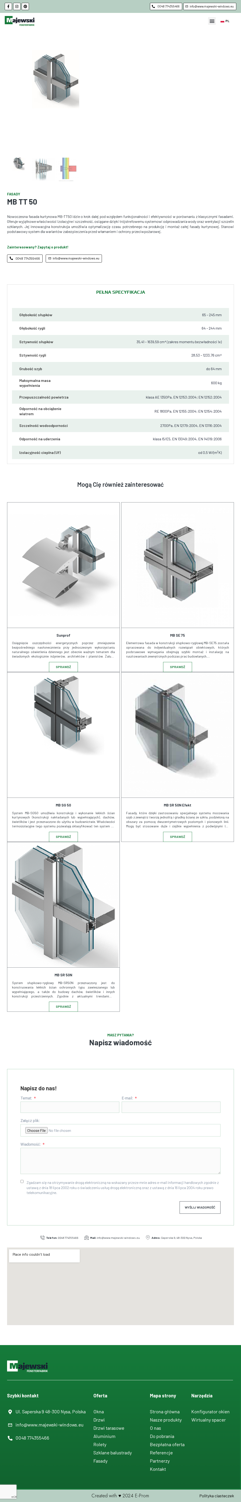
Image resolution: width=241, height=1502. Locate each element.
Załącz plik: (30, 1121)
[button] (212, 21)
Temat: (26, 1098)
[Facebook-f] (8, 6)
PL (227, 21)
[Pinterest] (25, 6)
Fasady (13, 194)
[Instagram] (16, 6)
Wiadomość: (31, 1144)
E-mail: (128, 1098)
